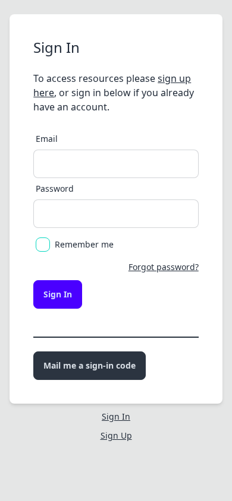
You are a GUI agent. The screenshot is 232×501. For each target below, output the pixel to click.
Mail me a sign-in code (89, 365)
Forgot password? (163, 266)
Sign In (57, 294)
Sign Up (116, 435)
